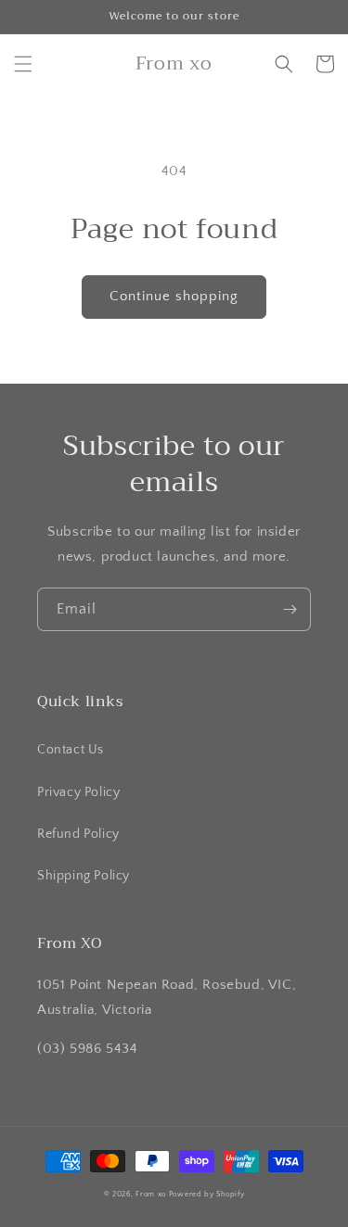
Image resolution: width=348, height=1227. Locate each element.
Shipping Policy (83, 875)
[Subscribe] (289, 609)
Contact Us (70, 749)
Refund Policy (78, 834)
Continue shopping (174, 296)
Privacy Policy (78, 792)
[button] (23, 64)
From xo (150, 1194)
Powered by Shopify (207, 1194)
